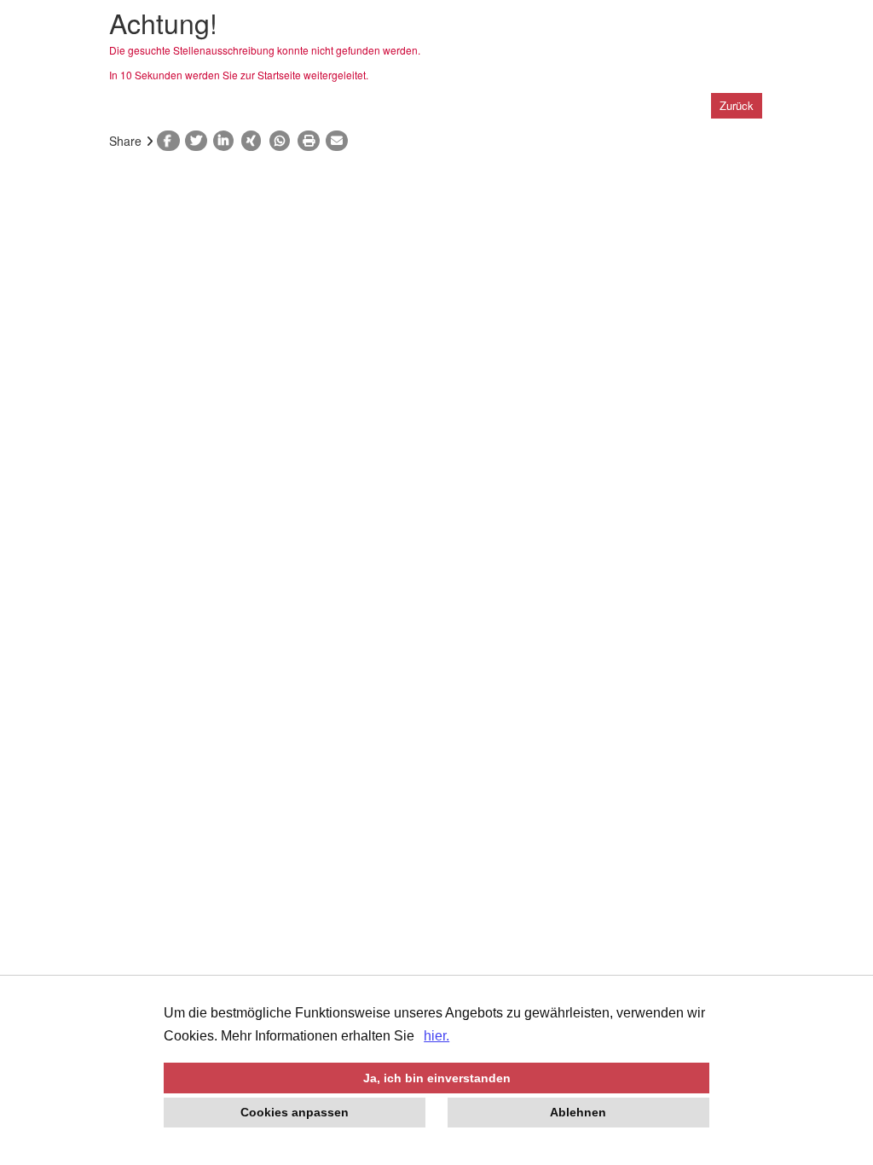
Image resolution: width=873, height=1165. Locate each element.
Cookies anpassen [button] (294, 1112)
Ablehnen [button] (578, 1112)
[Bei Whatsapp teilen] (283, 140)
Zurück (737, 105)
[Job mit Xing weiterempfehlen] (255, 140)
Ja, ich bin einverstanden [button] (437, 1078)
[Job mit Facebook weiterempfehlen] (171, 140)
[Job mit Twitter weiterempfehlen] (199, 140)
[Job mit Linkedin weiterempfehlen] (227, 140)
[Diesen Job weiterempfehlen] (340, 140)
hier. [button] (436, 1036)
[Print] (312, 140)
